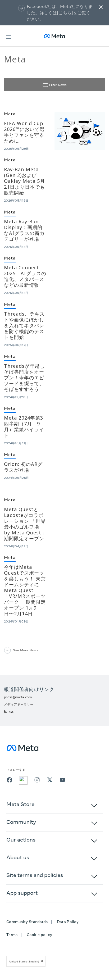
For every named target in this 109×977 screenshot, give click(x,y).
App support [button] (22, 892)
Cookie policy (39, 934)
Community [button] (21, 822)
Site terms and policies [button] (34, 875)
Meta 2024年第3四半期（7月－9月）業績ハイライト (24, 426)
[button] (100, 7)
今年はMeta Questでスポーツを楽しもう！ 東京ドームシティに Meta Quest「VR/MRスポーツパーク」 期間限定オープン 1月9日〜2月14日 (25, 590)
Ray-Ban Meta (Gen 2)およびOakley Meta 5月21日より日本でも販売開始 (24, 181)
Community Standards (27, 921)
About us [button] (17, 857)
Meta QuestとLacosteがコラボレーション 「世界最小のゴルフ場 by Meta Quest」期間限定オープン (25, 524)
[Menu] (8, 36)
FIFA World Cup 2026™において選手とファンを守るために (24, 132)
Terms (12, 934)
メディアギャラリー (18, 704)
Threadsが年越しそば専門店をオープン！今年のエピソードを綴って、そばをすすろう (24, 377)
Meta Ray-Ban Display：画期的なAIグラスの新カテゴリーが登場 (24, 230)
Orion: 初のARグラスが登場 (23, 467)
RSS (10, 712)
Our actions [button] (20, 839)
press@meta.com (18, 697)
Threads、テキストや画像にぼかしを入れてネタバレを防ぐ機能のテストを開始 (24, 325)
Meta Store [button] (20, 804)
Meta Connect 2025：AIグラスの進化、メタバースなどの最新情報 (25, 276)
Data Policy (68, 921)
